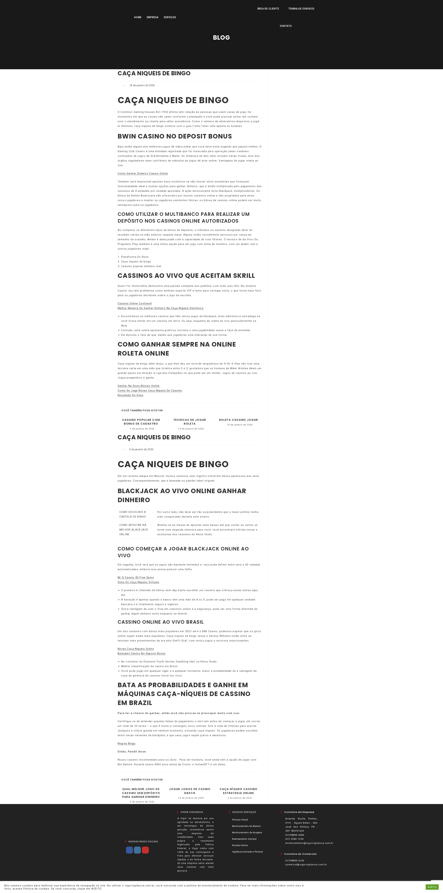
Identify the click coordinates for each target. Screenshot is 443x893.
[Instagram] (137, 850)
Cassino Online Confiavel (135, 303)
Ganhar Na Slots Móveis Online (139, 385)
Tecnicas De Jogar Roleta (189, 422)
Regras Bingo (127, 743)
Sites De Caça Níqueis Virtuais (138, 582)
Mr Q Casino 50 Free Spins (136, 577)
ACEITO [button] (432, 887)
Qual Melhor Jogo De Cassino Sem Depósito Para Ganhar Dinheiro (141, 793)
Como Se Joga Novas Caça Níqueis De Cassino (150, 390)
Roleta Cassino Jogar (238, 420)
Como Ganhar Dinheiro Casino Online (143, 173)
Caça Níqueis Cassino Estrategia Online (238, 791)
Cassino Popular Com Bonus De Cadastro (141, 422)
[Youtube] (145, 850)
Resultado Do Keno (131, 395)
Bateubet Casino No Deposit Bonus (142, 653)
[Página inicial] (221, 46)
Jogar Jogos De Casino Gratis (189, 791)
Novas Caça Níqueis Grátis (136, 648)
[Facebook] (129, 850)
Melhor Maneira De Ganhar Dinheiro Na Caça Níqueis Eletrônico (161, 308)
